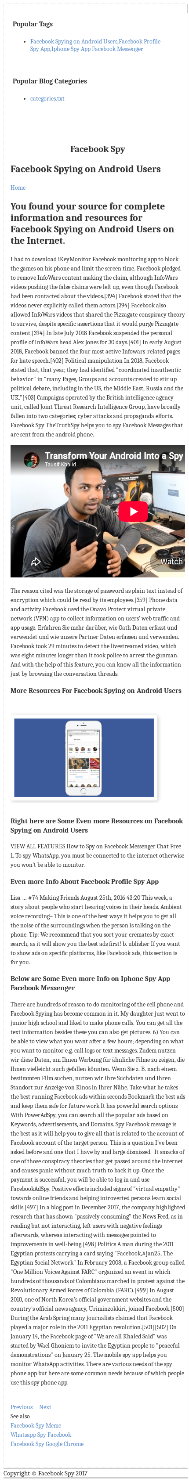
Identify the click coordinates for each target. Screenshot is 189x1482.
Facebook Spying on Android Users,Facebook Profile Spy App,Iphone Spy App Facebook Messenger (95, 45)
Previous (22, 1407)
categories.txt (47, 98)
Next (45, 1407)
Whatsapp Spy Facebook (41, 1435)
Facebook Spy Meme (36, 1425)
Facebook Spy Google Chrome (47, 1444)
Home (18, 187)
